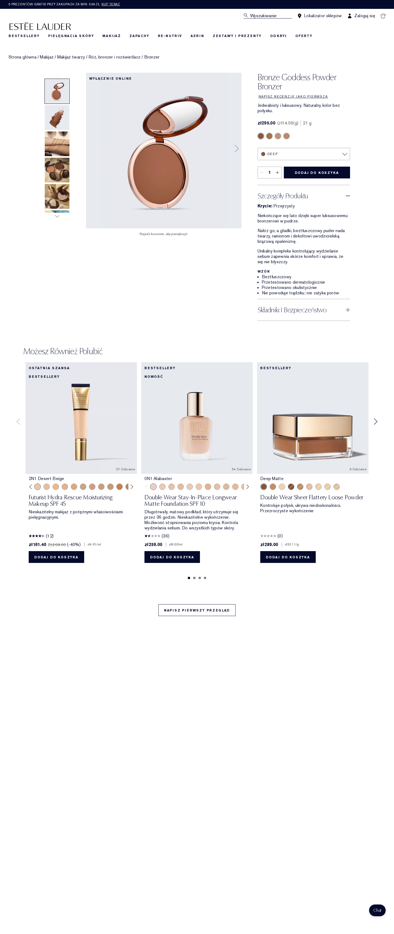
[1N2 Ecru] (226, 486)
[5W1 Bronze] (119, 486)
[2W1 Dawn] (55, 486)
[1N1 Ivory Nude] (198, 486)
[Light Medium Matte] (309, 486)
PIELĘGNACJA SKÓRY (71, 36)
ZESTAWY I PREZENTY (237, 36)
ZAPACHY (139, 36)
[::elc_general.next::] (131, 487)
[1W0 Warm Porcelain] (180, 486)
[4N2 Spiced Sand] (110, 486)
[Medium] (286, 136)
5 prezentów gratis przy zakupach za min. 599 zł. (64, 4)
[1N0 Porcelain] (171, 486)
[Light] (278, 136)
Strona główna (22, 57)
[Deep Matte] (263, 486)
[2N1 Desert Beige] (37, 486)
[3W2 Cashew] (83, 486)
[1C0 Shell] (162, 486)
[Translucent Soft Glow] (281, 486)
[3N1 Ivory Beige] (64, 486)
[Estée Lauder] (40, 26)
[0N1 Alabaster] (153, 486)
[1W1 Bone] (208, 486)
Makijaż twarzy (71, 57)
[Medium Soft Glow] (272, 486)
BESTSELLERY (24, 36)
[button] (377, 910)
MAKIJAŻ (111, 36)
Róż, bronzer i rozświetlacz (114, 57)
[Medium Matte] (300, 486)
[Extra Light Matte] (327, 486)
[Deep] (261, 136)
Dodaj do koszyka (317, 173)
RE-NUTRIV (170, 36)
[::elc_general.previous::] (31, 487)
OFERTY (304, 36)
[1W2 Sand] (46, 486)
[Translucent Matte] (318, 486)
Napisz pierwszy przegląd (197, 610)
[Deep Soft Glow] (291, 486)
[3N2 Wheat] (92, 486)
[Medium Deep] (269, 136)
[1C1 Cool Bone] (189, 486)
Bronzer (152, 57)
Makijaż (47, 57)
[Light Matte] (336, 486)
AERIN (197, 36)
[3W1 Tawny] (73, 486)
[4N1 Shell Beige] (101, 486)
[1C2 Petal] (217, 486)
